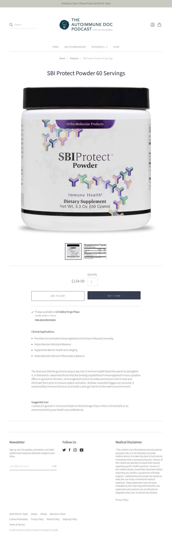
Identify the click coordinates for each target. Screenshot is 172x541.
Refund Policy (53, 519)
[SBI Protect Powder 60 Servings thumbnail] (73, 251)
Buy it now (114, 295)
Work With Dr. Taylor (18, 514)
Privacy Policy (37, 519)
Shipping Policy (70, 519)
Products (74, 58)
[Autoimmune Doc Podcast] (86, 24)
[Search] (11, 24)
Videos (34, 514)
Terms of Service (17, 524)
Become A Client (57, 514)
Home (56, 46)
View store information (45, 320)
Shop (116, 46)
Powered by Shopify (49, 530)
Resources (98, 46)
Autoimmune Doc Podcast (27, 530)
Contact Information (18, 519)
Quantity (92, 274)
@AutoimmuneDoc (75, 46)
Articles (43, 514)
